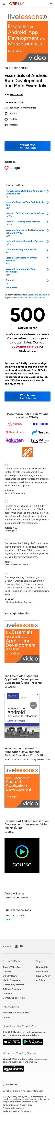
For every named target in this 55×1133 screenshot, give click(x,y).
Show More (11, 288)
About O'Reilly (12, 961)
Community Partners (13, 984)
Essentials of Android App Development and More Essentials (27, 296)
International (11, 1007)
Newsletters (42, 971)
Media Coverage (11, 980)
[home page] (16, 3)
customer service (25, 346)
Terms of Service (10, 1105)
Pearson (13, 124)
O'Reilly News (10, 975)
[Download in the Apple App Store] (12, 1043)
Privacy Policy (43, 975)
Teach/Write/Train (12, 967)
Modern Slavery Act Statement (17, 1111)
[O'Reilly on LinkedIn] (16, 946)
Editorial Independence (13, 1108)
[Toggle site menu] (3, 3)
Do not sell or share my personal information (23, 1091)
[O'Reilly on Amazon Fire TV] (13, 1070)
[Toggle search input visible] (51, 3)
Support (41, 961)
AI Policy (40, 980)
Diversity (7, 993)
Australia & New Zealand (16, 1012)
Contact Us (42, 967)
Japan (6, 1017)
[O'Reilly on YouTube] (21, 946)
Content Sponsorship (14, 997)
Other (7, 919)
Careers (7, 971)
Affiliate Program (12, 989)
